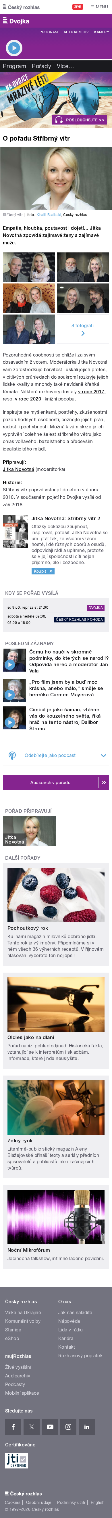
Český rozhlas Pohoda (79, 620)
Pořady (41, 66)
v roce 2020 (28, 399)
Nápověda (69, 1321)
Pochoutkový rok (27, 928)
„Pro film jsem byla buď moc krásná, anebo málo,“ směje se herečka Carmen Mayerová (66, 688)
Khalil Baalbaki (49, 215)
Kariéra (65, 1338)
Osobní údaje (39, 1502)
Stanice (13, 1330)
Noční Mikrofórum (28, 1250)
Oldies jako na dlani (30, 1037)
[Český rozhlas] (21, 7)
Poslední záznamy (29, 643)
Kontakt (66, 1347)
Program (49, 32)
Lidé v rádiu (70, 1330)
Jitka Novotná (18, 469)
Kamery (101, 32)
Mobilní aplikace (22, 1393)
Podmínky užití (71, 1502)
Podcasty (15, 1384)
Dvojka (96, 608)
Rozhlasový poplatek (80, 1355)
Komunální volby (22, 1321)
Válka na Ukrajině (23, 1312)
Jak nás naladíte (75, 1312)
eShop (12, 1338)
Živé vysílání (18, 1367)
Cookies (12, 1502)
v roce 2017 (91, 391)
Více (65, 66)
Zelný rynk (20, 1140)
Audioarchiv (76, 32)
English (98, 1502)
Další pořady (22, 858)
